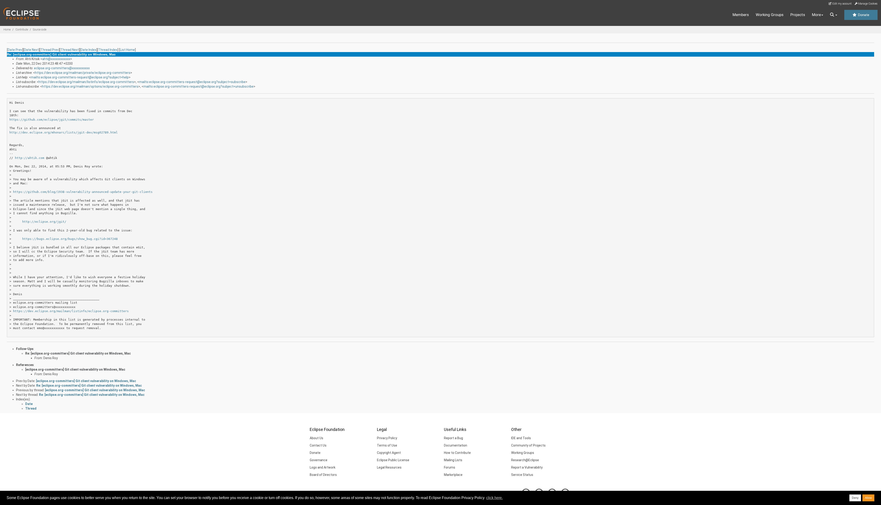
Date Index (88, 50)
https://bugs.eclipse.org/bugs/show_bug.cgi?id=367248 (70, 239)
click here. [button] (494, 498)
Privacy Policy (387, 438)
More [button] (816, 14)
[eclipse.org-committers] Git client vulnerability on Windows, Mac (75, 369)
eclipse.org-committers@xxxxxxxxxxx (62, 68)
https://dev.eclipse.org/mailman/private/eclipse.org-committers (82, 73)
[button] (833, 14)
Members (741, 14)
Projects (797, 14)
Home (7, 29)
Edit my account (842, 3)
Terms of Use (387, 445)
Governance (318, 460)
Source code (39, 29)
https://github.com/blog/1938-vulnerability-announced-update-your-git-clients (83, 192)
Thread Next (70, 50)
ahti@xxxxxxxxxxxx (56, 59)
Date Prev (15, 50)
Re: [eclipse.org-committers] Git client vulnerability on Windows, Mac (78, 353)
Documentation (455, 445)
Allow (868, 497)
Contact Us (318, 445)
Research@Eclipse (525, 460)
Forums (449, 467)
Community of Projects (528, 445)
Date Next (31, 50)
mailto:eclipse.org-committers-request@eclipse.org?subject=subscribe (192, 82)
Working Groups (769, 14)
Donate (863, 15)
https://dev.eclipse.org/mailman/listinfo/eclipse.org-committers (86, 82)
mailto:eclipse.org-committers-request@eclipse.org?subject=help (80, 77)
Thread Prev (50, 50)
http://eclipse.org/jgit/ (44, 221)
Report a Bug (453, 438)
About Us (316, 438)
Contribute (21, 29)
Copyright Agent (389, 453)
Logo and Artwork (322, 467)
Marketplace (453, 475)
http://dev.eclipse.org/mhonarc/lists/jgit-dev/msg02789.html (63, 132)
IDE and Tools (521, 438)
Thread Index (107, 50)
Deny (855, 497)
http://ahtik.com (29, 158)
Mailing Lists (453, 460)
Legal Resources (389, 467)
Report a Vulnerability (527, 467)
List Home (127, 50)
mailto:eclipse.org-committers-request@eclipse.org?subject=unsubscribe (198, 86)
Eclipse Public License (393, 460)
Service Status (522, 475)
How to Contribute (457, 453)
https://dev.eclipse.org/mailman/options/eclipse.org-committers (90, 86)
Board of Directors (323, 475)
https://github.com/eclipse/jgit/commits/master (51, 119)
